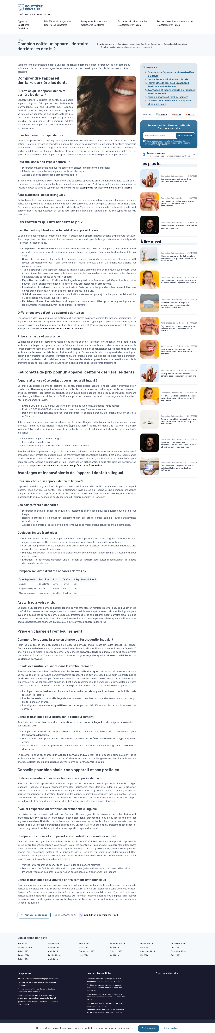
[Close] (160, 508)
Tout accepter (148, 1028)
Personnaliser (171, 1028)
